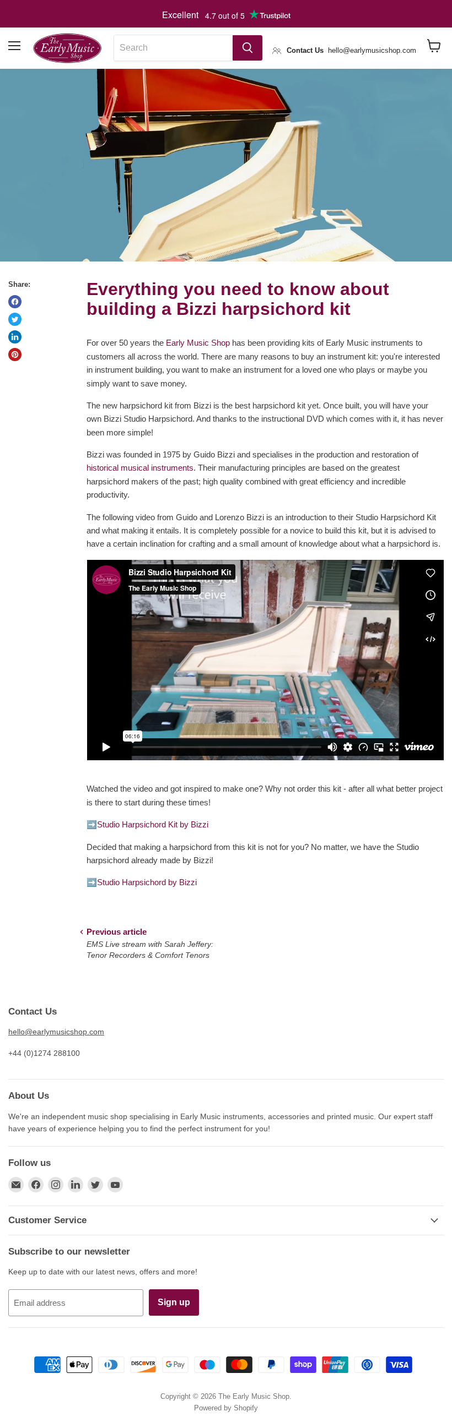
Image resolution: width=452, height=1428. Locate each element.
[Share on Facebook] (14, 301)
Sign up (174, 1302)
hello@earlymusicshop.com (56, 1031)
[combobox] (173, 48)
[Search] (247, 48)
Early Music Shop (198, 342)
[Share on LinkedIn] (14, 337)
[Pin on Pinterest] (14, 354)
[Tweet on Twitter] (14, 319)
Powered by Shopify (226, 1408)
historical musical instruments (140, 467)
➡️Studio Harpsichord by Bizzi (142, 882)
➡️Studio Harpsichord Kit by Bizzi (147, 824)
